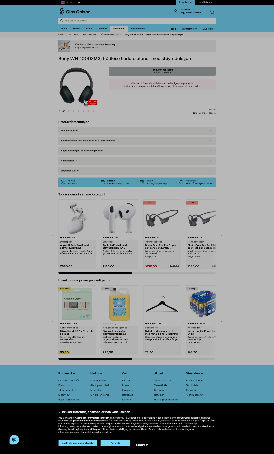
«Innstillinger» (93, 429)
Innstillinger (142, 445)
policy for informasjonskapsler (89, 421)
